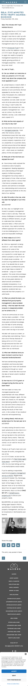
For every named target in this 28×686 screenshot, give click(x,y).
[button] (25, 654)
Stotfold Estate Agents (14, 608)
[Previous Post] (3, 558)
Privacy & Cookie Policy (13, 683)
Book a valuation (14, 581)
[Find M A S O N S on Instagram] (15, 651)
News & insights (6, 5)
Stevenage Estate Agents (14, 604)
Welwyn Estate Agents (14, 614)
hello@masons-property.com (14, 646)
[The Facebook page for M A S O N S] (12, 651)
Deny (14, 675)
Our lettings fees (14, 584)
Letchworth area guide (14, 625)
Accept (14, 671)
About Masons (14, 578)
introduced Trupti (13, 48)
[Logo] (9, 2)
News (20, 552)
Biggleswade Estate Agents (14, 611)
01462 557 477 (14, 642)
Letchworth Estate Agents (14, 601)
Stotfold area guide (14, 631)
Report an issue (14, 590)
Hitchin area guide (14, 622)
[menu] (25, 2)
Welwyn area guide (14, 637)
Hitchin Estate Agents (13, 598)
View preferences (14, 680)
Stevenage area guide (14, 628)
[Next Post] (24, 558)
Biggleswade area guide (14, 634)
